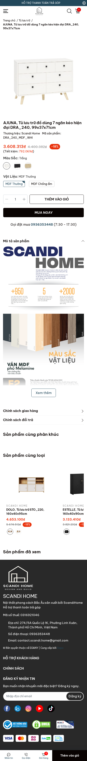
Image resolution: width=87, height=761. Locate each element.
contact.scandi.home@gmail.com (43, 640)
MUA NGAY (44, 213)
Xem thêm (44, 393)
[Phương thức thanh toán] (33, 738)
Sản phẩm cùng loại (24, 455)
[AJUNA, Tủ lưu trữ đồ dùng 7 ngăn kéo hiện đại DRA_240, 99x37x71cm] (43, 78)
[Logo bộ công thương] (38, 725)
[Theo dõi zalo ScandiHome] (17, 708)
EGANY (34, 647)
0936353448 (42, 224)
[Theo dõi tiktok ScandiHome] (51, 708)
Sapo (60, 647)
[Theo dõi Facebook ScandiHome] (7, 708)
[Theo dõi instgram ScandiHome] (28, 708)
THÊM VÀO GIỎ (57, 199)
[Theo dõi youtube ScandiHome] (39, 708)
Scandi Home (30, 133)
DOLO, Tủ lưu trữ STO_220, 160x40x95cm (25, 512)
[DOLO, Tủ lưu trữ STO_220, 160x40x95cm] (31, 483)
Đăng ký (74, 696)
